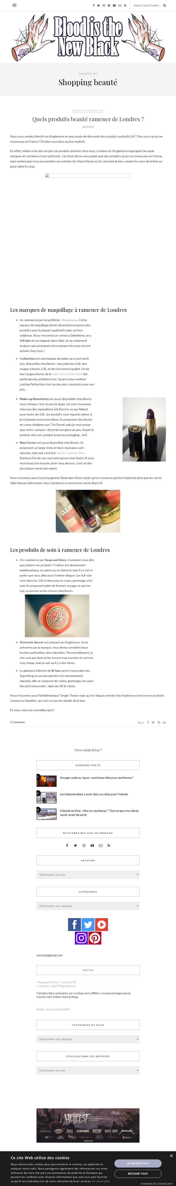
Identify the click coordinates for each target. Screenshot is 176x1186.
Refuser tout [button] (138, 1173)
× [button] (171, 1155)
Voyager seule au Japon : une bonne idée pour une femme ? (97, 777)
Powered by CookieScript (157, 1183)
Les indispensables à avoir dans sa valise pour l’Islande (94, 794)
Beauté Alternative (88, 110)
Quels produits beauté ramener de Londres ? (88, 119)
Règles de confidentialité (53, 1009)
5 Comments (17, 722)
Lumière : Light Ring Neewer (57, 986)
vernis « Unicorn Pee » (71, 453)
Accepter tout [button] (138, 1163)
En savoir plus (101, 1181)
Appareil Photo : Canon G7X (57, 982)
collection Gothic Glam (67, 374)
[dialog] (88, 1168)
